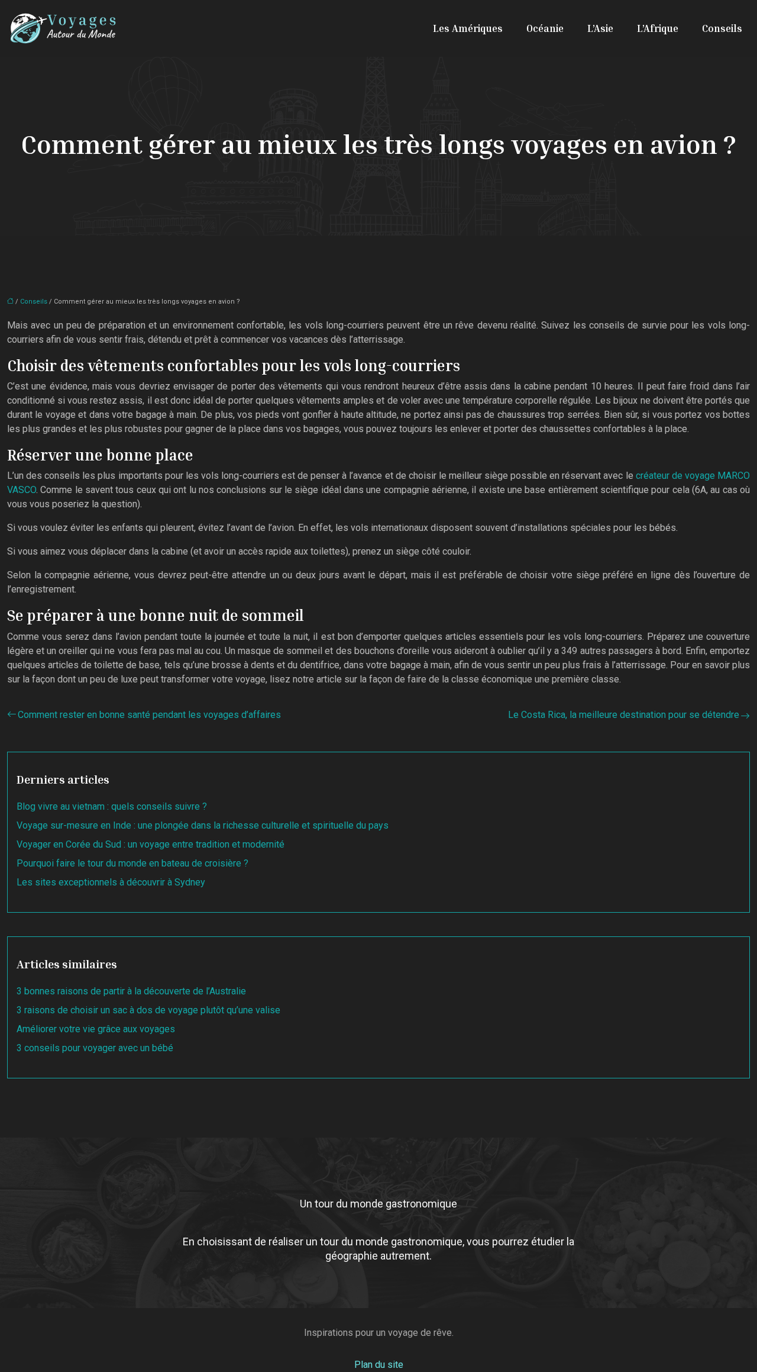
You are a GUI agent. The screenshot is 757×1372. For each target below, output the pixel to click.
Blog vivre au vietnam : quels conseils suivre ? (112, 806)
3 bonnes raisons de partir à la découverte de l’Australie (131, 991)
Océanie (545, 28)
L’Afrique (657, 28)
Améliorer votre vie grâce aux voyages (96, 1029)
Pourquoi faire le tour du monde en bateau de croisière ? (132, 863)
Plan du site (378, 1364)
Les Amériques (468, 28)
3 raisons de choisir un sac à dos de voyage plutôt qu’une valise (148, 1010)
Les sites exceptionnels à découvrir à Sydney (111, 882)
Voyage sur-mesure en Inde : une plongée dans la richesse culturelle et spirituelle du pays (203, 825)
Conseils (722, 28)
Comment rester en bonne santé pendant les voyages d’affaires (149, 714)
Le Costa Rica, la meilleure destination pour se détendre (623, 714)
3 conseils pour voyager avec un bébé (95, 1048)
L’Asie (600, 28)
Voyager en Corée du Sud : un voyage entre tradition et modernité (150, 844)
